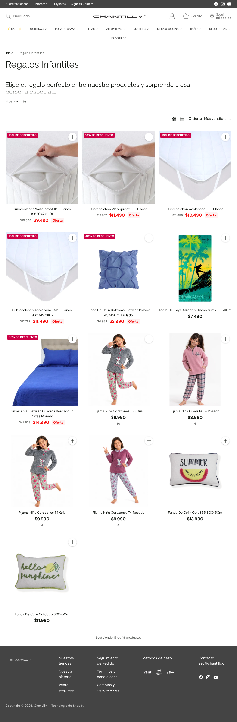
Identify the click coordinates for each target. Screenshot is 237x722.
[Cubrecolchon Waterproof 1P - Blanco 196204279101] (42, 167)
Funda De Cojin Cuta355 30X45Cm (195, 512)
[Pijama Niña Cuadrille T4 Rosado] (195, 369)
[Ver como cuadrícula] (174, 119)
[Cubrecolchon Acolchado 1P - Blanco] (195, 167)
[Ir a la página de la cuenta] (172, 16)
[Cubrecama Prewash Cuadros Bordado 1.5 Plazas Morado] (42, 369)
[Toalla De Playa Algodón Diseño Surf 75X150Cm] (195, 268)
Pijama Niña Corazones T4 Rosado (118, 512)
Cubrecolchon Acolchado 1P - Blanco (195, 209)
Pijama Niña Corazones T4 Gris (42, 512)
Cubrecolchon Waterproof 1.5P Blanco (118, 209)
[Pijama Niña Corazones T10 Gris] (118, 369)
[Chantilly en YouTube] (229, 5)
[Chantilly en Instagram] (222, 5)
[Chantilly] (118, 16)
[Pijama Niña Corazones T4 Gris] (42, 471)
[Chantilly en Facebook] (216, 5)
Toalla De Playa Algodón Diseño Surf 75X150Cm (195, 310)
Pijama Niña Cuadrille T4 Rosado (195, 411)
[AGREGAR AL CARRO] (72, 137)
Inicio (9, 53)
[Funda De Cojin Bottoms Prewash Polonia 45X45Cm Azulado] (118, 268)
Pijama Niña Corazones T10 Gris (118, 411)
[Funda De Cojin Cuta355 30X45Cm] (195, 471)
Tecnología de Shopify (67, 705)
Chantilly (40, 705)
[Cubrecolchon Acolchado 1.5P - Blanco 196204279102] (42, 268)
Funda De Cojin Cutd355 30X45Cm (42, 614)
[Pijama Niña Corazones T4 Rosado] (118, 471)
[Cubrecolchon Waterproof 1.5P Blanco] (118, 167)
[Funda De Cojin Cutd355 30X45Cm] (42, 572)
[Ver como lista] (182, 119)
